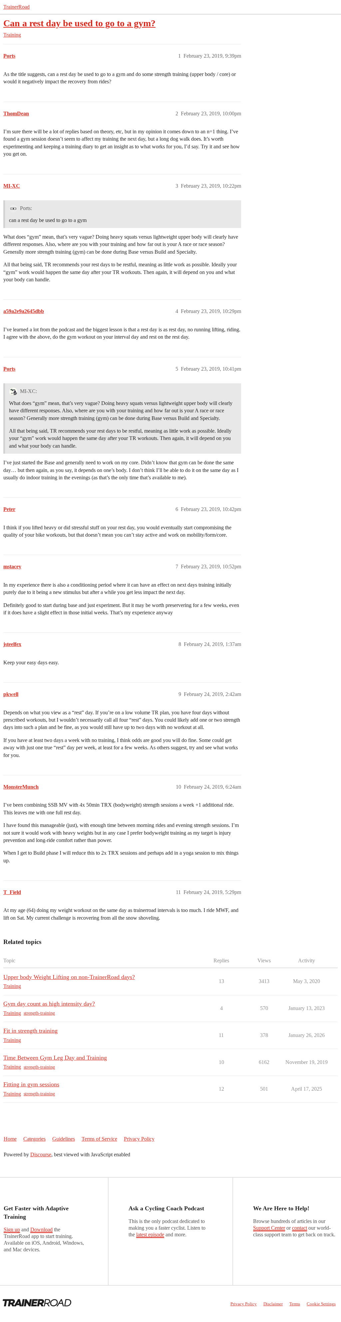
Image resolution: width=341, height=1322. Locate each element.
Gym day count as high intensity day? (49, 1003)
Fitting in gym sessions (31, 1084)
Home (10, 1139)
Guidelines (63, 1139)
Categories (34, 1139)
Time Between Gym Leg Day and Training (55, 1057)
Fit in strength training (30, 1030)
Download (41, 1229)
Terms (294, 1303)
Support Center (269, 1228)
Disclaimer (273, 1303)
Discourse (40, 1154)
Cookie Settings (321, 1303)
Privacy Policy (139, 1139)
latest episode (150, 1234)
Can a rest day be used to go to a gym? (79, 23)
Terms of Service (99, 1139)
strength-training (39, 1013)
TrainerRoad (16, 7)
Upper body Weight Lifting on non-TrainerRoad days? (69, 977)
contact (299, 1228)
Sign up (12, 1229)
